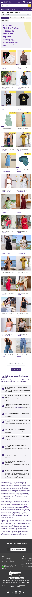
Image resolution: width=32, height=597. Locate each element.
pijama (24, 490)
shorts (25, 506)
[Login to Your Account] (30, 2)
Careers (24, 582)
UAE (19, 586)
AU (15, 586)
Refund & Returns (17, 582)
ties (8, 490)
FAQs (27, 582)
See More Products (16, 369)
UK (17, 586)
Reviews (10, 582)
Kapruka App (18, 575)
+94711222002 (5, 568)
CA (21, 586)
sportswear (24, 502)
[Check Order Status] (27, 2)
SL (13, 586)
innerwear (13, 504)
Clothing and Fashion (18, 407)
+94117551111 (12, 562)
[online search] (29, 5)
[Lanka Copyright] (2, 585)
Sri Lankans (22, 585)
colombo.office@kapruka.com (9, 565)
